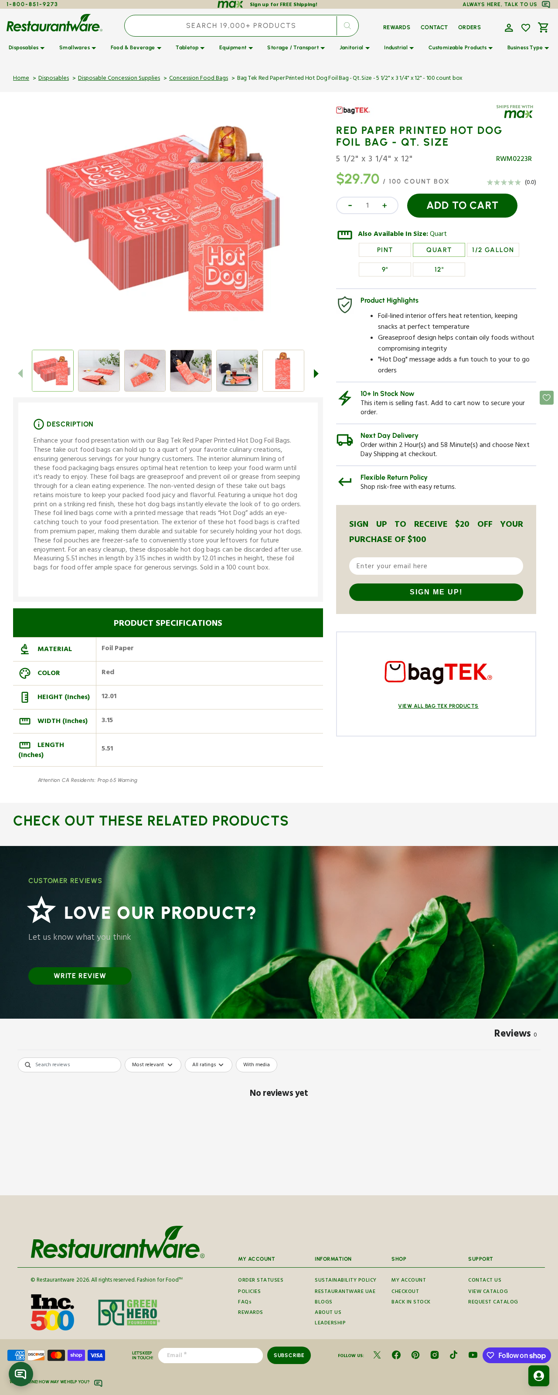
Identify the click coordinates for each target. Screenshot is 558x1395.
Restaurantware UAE (345, 1292)
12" (439, 269)
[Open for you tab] (538, 1375)
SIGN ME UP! (436, 592)
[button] (507, 27)
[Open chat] (21, 1374)
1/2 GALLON (493, 250)
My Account (408, 1281)
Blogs (324, 1302)
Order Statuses (260, 1281)
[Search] (347, 25)
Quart (438, 235)
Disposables (53, 79)
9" (385, 269)
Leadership (330, 1323)
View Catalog (488, 1292)
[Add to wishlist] (526, 28)
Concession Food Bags (198, 79)
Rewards (250, 1313)
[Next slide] (316, 373)
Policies (249, 1292)
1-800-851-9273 (32, 4)
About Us (328, 1313)
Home (21, 79)
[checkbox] (256, 1064)
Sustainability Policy (346, 1281)
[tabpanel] (279, 1124)
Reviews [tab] (515, 1035)
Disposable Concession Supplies (119, 79)
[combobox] (241, 25)
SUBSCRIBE (289, 1355)
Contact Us (484, 1281)
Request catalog (493, 1302)
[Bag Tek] (361, 117)
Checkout (405, 1292)
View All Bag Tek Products (438, 706)
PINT (385, 250)
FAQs (245, 1302)
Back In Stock (411, 1302)
